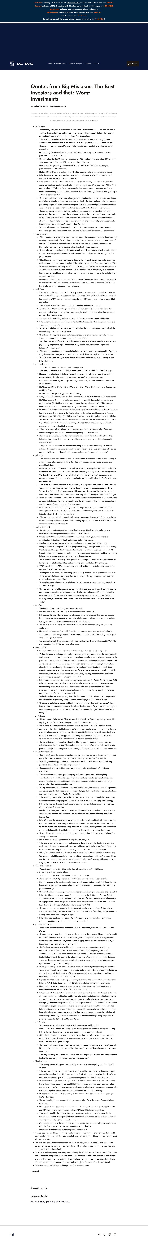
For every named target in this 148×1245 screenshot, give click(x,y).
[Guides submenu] (91, 63)
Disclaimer (90, 120)
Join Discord (133, 64)
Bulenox (38, 6)
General (35, 1171)
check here (82, 16)
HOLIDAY (97, 12)
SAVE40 (110, 3)
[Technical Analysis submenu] (82, 63)
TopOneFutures (52, 12)
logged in (47, 1201)
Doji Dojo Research (58, 106)
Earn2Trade (54, 9)
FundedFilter (99, 19)
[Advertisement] (74, 42)
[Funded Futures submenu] (66, 63)
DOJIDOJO (109, 6)
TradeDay (38, 3)
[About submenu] (99, 63)
